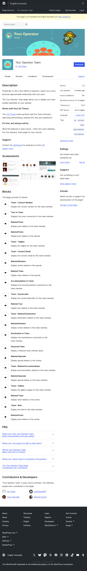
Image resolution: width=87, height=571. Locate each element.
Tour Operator (79, 134)
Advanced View (66, 141)
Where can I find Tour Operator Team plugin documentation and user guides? (18, 435)
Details (7, 76)
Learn (47, 513)
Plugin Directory (8, 10)
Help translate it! (64, 17)
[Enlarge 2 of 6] (16, 177)
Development (47, 76)
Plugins (26, 521)
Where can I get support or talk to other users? (22, 443)
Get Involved (71, 513)
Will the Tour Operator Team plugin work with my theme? (14, 451)
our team (81, 120)
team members (79, 129)
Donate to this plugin (68, 205)
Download (79, 64)
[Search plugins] (26, 24)
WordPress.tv (51, 525)
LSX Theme (11, 114)
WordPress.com (10, 533)
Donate (70, 521)
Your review (65, 162)
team (82, 125)
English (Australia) (15, 555)
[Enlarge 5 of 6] (53, 163)
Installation (32, 76)
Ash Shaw (22, 66)
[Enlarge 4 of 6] (34, 176)
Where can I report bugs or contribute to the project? (24, 459)
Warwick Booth (40, 497)
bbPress (6, 541)
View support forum (68, 184)
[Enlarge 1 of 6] (16, 163)
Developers (49, 521)
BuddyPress (8, 545)
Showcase (27, 513)
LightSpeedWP (40, 491)
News (4, 517)
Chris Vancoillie (13, 497)
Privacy (5, 525)
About (4, 513)
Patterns (27, 525)
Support (81, 76)
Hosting (5, 521)
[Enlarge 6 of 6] (53, 176)
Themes (26, 517)
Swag (69, 525)
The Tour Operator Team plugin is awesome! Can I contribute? (15, 466)
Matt (5, 537)
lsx (75, 120)
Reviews (19, 76)
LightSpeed (17, 145)
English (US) (80, 115)
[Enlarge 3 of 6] (34, 163)
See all (82, 162)
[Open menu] (83, 3)
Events (69, 517)
